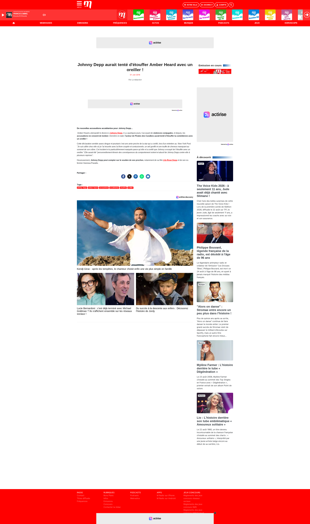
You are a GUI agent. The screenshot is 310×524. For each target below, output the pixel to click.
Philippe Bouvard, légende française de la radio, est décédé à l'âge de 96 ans (213, 252)
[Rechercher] (231, 4)
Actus (155, 23)
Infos (106, 498)
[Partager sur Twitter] (129, 177)
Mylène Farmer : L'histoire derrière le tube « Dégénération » (215, 368)
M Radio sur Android (166, 498)
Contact (80, 495)
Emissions (82, 23)
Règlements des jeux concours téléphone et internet (193, 513)
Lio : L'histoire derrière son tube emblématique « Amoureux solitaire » (214, 421)
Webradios (46, 23)
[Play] (3, 15)
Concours (108, 504)
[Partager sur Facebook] (122, 177)
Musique (188, 23)
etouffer (123, 188)
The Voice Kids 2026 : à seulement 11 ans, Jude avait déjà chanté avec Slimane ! (213, 191)
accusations (104, 188)
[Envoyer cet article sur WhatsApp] (141, 177)
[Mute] (44, 15)
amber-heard (93, 188)
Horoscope (291, 23)
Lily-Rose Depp (170, 160)
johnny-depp (82, 188)
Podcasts (223, 23)
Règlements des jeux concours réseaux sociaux (192, 498)
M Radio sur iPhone (165, 495)
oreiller (130, 188)
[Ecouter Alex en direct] (215, 71)
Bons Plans (108, 495)
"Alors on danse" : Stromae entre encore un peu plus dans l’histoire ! (214, 310)
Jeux (257, 23)
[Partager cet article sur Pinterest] (135, 177)
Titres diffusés (83, 498)
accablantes (114, 188)
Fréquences (120, 23)
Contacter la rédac (112, 507)
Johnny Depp (116, 133)
